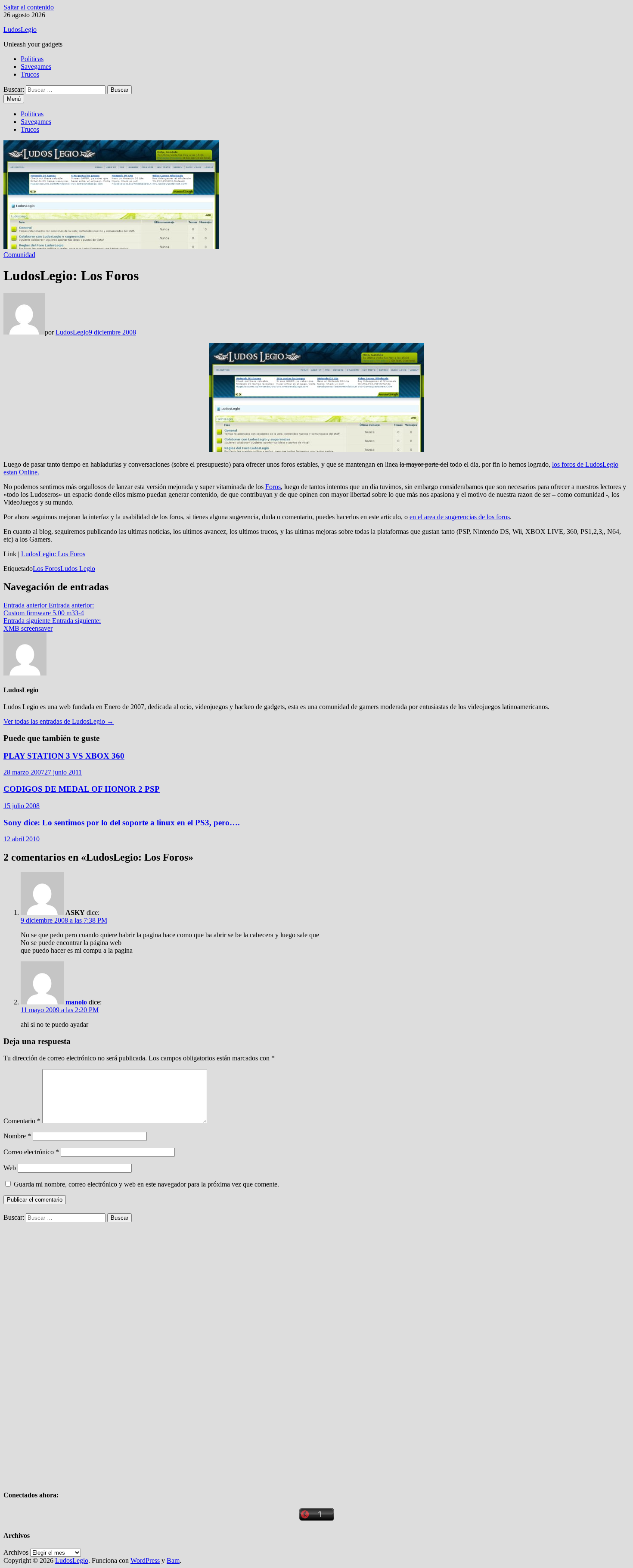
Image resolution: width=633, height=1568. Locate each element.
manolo (76, 1002)
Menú (14, 99)
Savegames (36, 66)
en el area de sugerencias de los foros (460, 517)
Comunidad (19, 254)
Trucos (30, 74)
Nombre (17, 1136)
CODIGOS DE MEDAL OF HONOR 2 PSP (81, 788)
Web (9, 1167)
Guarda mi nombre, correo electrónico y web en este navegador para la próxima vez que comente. (146, 1184)
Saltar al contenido (28, 7)
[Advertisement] (68, 1351)
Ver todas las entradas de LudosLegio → (58, 721)
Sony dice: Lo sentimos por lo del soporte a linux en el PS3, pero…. (121, 822)
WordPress (145, 1560)
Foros (273, 486)
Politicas (32, 58)
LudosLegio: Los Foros (53, 554)
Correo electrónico (31, 1152)
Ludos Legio (77, 568)
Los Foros (46, 568)
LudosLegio (20, 29)
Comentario (21, 1121)
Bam (173, 1560)
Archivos (15, 1552)
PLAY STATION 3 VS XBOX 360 (63, 755)
